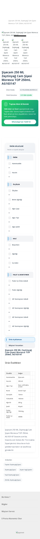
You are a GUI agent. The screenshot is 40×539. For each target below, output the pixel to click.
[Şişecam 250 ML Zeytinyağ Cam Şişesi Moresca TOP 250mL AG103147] (6, 51)
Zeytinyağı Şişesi (10, 470)
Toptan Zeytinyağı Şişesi (13, 465)
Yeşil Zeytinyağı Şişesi (12, 475)
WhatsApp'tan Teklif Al (21, 122)
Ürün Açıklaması (15, 339)
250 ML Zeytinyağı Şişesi (13, 480)
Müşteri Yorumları (16, 345)
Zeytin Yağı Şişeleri (26, 470)
